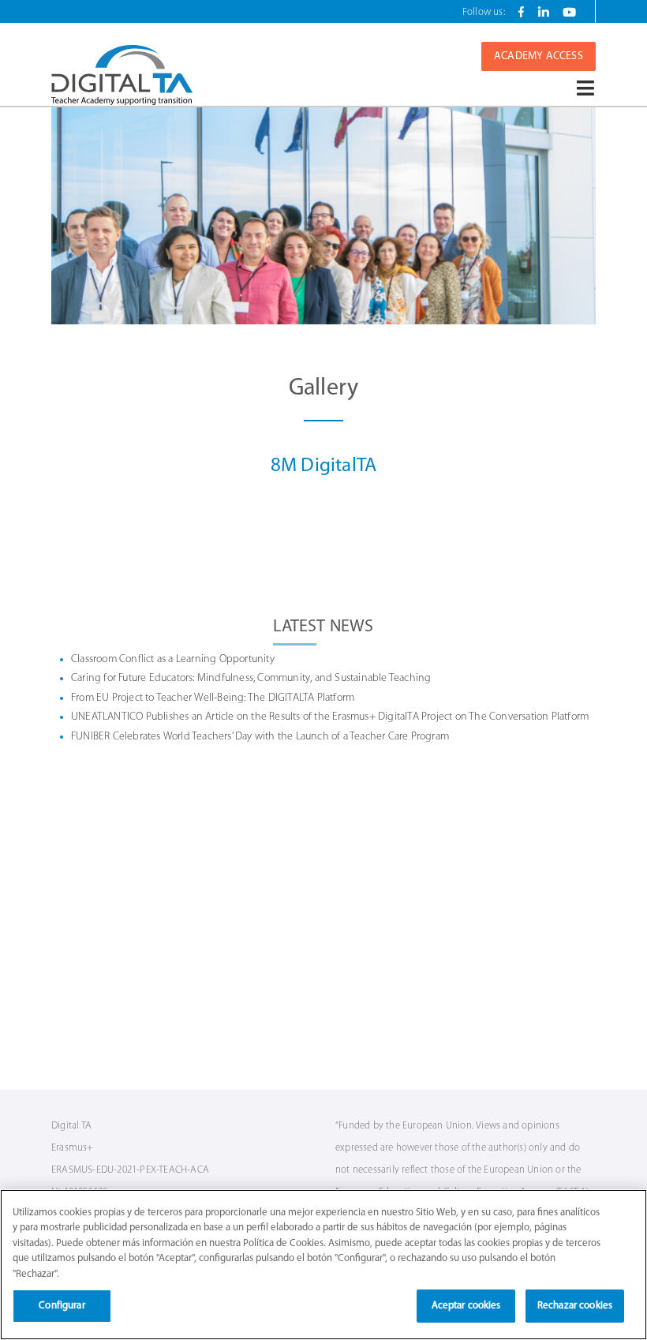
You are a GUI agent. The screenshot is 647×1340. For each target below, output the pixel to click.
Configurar (61, 1306)
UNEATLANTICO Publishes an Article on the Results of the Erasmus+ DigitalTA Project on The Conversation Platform (330, 717)
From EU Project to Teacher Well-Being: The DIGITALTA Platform (212, 698)
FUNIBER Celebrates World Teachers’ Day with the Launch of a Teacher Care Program (260, 737)
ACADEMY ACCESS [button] (538, 56)
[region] (323, 1264)
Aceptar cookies (466, 1306)
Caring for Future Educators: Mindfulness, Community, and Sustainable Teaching (251, 678)
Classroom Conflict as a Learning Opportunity (173, 659)
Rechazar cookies (574, 1306)
